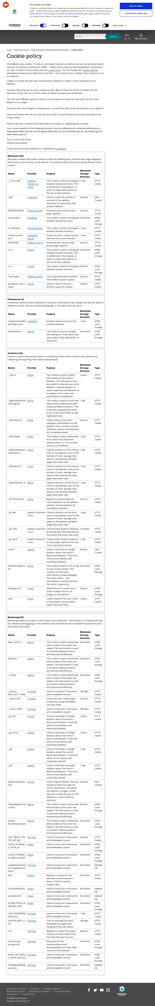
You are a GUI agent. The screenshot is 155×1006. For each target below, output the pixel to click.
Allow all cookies (136, 6)
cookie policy (35, 14)
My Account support (16, 991)
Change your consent (17, 142)
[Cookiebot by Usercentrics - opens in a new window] (15, 25)
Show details (118, 25)
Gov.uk (30, 238)
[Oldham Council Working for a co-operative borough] (27, 36)
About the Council (21, 50)
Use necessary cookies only (136, 13)
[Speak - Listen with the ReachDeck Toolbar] (6, 5)
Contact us (34, 988)
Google (30, 249)
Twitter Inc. (33, 183)
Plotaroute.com (35, 210)
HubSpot (31, 180)
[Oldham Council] (122, 991)
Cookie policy (12, 994)
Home (9, 50)
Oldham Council (35, 242)
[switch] (65, 25)
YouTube (31, 691)
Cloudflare (32, 217)
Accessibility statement (39, 991)
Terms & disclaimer (62, 991)
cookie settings (65, 14)
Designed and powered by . (18, 1001)
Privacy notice (28, 994)
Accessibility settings (16, 988)
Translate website (52, 988)
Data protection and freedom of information (50, 50)
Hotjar (30, 400)
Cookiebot (61, 148)
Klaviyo (30, 331)
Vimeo (30, 187)
